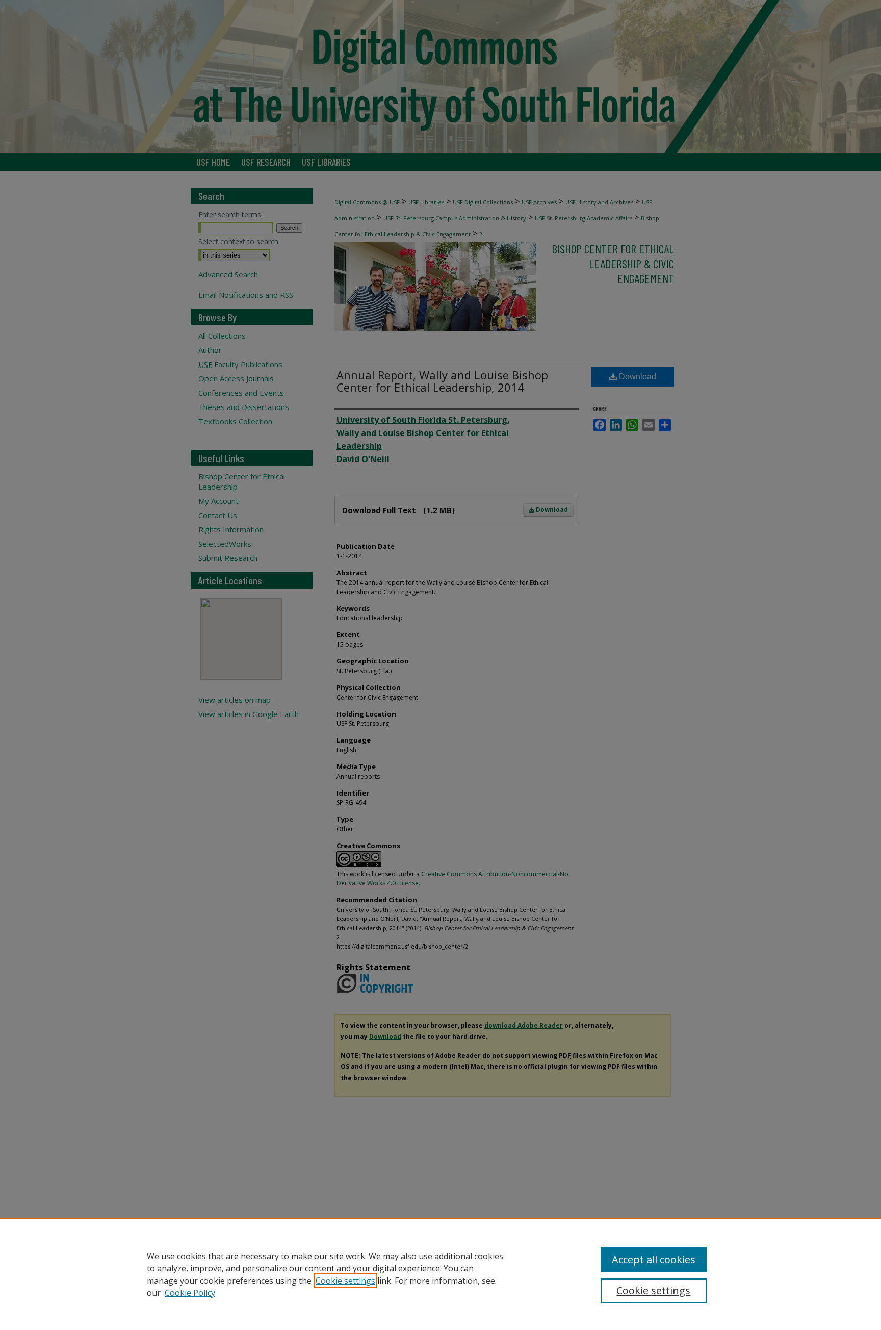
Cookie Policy (190, 1292)
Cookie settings (345, 1280)
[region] (440, 1274)
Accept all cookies (653, 1259)
